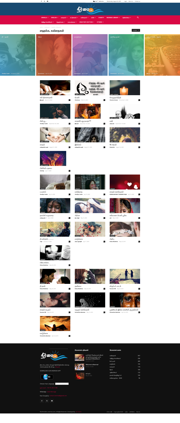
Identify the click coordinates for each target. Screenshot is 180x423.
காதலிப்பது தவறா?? (83, 121)
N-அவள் (113, 145)
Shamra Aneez (114, 100)
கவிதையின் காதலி (44, 147)
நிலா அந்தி (77, 218)
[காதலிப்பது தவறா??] (90, 111)
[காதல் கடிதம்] (55, 299)
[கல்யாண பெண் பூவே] (125, 205)
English (54, 17)
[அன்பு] (125, 229)
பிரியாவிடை (45, 262)
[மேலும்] (58, 367)
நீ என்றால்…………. (47, 239)
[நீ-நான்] (55, 276)
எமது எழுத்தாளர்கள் (118, 412)
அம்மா (77, 215)
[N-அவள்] (125, 134)
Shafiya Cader (6, 73)
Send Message (51, 392)
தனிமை (78, 286)
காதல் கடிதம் (45, 310)
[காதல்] (55, 134)
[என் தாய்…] (79, 376)
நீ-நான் (42, 286)
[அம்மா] (90, 205)
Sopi (41, 241)
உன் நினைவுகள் (46, 97)
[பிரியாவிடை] (55, 252)
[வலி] (125, 111)
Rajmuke (112, 147)
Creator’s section (86, 22)
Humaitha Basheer (80, 312)
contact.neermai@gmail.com (58, 396)
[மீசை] (53, 55)
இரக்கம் (78, 145)
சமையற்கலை (71, 22)
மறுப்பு (126, 412)
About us (131, 1)
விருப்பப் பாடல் (115, 286)
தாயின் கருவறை (46, 215)
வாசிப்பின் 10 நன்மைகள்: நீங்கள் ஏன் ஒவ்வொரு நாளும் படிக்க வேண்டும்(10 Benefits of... (94, 357)
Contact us (137, 1)
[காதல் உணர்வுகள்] (125, 182)
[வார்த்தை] (90, 182)
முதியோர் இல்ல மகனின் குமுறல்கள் (124, 310)
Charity (101, 17)
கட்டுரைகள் (73, 17)
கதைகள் (63, 17)
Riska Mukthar (114, 241)
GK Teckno (78, 412)
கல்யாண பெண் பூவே (118, 215)
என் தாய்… (88, 373)
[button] (138, 18)
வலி (111, 121)
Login (125, 1)
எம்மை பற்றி (109, 412)
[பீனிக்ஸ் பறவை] (55, 158)
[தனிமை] (90, 276)
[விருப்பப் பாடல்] (125, 276)
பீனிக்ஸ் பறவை (46, 168)
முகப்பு (41, 27)
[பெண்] (90, 87)
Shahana (77, 100)
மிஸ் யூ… (43, 121)
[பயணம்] (55, 182)
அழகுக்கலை (59, 22)
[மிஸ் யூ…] (55, 111)
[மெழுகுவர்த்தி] (125, 87)
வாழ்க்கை (79, 239)
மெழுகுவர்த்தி (115, 97)
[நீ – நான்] (17, 55)
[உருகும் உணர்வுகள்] (90, 299)
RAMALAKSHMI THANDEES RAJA (118, 194)
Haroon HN (113, 288)
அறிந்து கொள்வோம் (46, 22)
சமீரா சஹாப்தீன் (78, 241)
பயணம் (43, 192)
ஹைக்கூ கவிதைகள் (44, 94)
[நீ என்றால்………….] (55, 229)
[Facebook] (41, 1)
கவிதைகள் (84, 17)
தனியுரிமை (132, 412)
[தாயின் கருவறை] (55, 205)
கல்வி (92, 17)
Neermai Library (112, 17)
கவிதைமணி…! (43, 218)
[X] (44, 1)
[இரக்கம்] (90, 134)
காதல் (42, 145)
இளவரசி (148, 73)
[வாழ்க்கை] (90, 55)
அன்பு (112, 239)
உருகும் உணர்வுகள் (82, 310)
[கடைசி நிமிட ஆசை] (162, 55)
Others (99, 22)
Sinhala (44, 17)
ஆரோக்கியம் (125, 17)
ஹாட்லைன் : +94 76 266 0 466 (48, 388)
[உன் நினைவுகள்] (55, 87)
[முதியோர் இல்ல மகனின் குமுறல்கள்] (125, 299)
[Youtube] (47, 1)
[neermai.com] (90, 9)
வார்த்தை (78, 192)
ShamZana (41, 73)
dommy (42, 170)
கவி (110, 218)
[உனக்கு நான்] (126, 55)
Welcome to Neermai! (92, 364)
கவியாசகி (112, 123)
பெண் (77, 97)
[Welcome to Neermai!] (79, 367)
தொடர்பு (138, 412)
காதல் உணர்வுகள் (117, 192)
